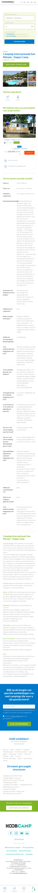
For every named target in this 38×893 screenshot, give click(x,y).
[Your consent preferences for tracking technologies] (34, 889)
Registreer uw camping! (19, 808)
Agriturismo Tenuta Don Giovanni (13, 780)
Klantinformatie (25, 851)
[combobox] (19, 26)
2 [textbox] (6, 26)
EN (24, 2)
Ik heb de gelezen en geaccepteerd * (15, 717)
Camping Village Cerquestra (12, 778)
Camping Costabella (9, 789)
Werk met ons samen (12, 847)
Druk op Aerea (28, 847)
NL (35, 2)
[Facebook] (11, 833)
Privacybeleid (11, 851)
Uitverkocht (29, 153)
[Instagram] (16, 833)
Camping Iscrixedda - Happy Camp (13, 791)
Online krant (19, 839)
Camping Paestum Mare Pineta (13, 776)
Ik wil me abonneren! (19, 724)
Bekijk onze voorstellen (16, 64)
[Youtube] (22, 833)
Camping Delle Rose (26, 784)
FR (31, 2)
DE (28, 2)
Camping (29, 854)
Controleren (19, 41)
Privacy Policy (15, 716)
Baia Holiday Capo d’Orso (11, 787)
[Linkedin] (27, 833)
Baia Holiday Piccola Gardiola (12, 793)
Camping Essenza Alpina (10, 784)
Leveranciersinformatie (14, 854)
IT (21, 2)
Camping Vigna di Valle (10, 782)
